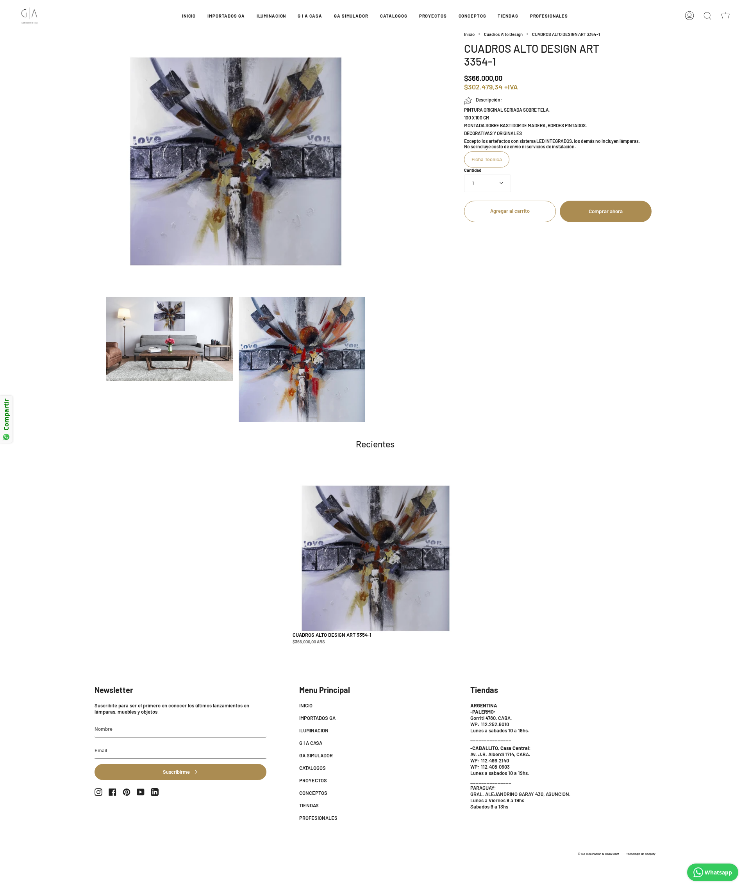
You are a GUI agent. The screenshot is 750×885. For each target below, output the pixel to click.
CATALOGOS (312, 768)
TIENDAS (309, 805)
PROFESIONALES (318, 818)
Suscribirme (176, 772)
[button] (226, 15)
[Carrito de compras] (725, 15)
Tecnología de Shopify (640, 854)
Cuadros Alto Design (503, 34)
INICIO (305, 705)
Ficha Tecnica (486, 159)
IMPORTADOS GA (317, 718)
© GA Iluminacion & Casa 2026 (598, 854)
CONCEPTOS (313, 793)
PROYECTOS (313, 780)
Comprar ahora (606, 211)
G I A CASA (310, 743)
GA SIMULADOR (316, 755)
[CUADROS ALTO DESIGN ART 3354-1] (375, 558)
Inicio (469, 34)
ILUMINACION (314, 730)
